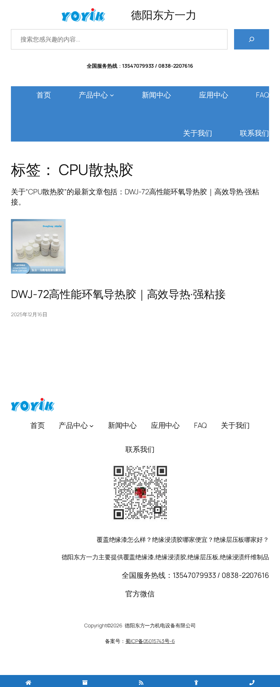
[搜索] (251, 39)
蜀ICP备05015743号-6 (150, 641)
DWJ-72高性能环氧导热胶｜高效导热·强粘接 (118, 294)
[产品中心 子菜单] (112, 95)
